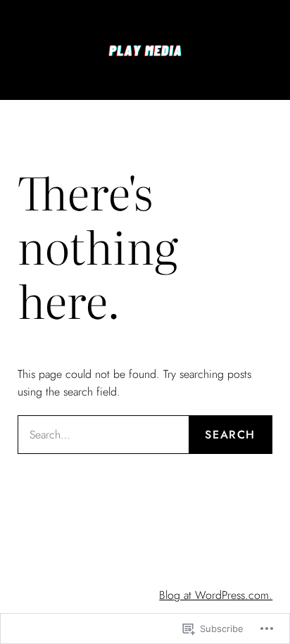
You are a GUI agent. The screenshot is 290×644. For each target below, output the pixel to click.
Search (230, 435)
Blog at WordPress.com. (215, 595)
